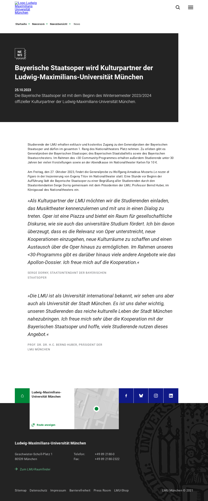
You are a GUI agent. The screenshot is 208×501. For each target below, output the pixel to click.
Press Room (102, 490)
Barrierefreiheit (79, 490)
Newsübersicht (58, 24)
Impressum (58, 490)
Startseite (21, 24)
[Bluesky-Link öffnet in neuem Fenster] (141, 395)
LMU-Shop (121, 490)
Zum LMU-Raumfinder (35, 469)
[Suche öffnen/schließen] (178, 7)
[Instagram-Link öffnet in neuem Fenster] (155, 395)
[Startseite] (22, 395)
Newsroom (38, 24)
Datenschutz (38, 490)
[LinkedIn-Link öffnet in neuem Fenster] (171, 395)
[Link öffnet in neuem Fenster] (74, 408)
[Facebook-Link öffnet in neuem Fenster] (126, 395)
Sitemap (20, 490)
